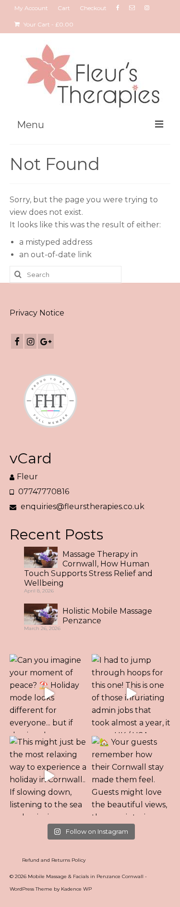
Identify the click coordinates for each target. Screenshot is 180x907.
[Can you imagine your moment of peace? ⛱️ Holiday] (49, 694)
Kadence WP (76, 889)
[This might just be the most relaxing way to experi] (49, 775)
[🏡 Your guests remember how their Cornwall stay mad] (131, 775)
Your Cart (47, 24)
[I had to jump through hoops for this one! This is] (131, 694)
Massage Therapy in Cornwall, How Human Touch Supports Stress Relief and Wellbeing (88, 569)
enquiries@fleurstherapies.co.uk (81, 506)
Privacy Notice (37, 312)
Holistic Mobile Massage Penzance (107, 615)
